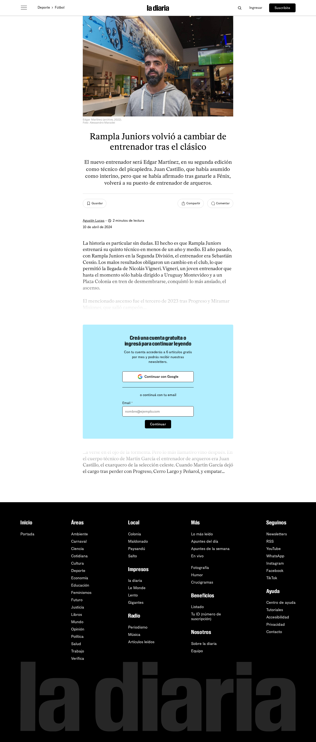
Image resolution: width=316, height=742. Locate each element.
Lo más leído (202, 534)
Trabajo (77, 651)
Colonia (134, 534)
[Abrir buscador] (239, 8)
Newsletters (276, 534)
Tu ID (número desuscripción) (206, 616)
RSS (270, 541)
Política (77, 636)
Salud (76, 643)
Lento (133, 595)
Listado (197, 606)
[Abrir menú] (23, 7)
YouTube (273, 548)
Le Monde (137, 588)
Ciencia (77, 548)
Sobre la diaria (204, 643)
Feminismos (81, 592)
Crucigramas (202, 582)
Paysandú (136, 548)
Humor (197, 575)
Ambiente (79, 534)
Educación (80, 585)
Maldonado (138, 541)
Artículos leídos (141, 642)
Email (127, 403)
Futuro (77, 600)
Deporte (44, 7)
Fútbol (59, 7)
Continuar (158, 424)
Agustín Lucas (93, 220)
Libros (76, 614)
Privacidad (275, 624)
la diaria (135, 580)
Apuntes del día (204, 541)
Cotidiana (79, 556)
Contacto (274, 631)
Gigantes (135, 602)
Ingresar (255, 8)
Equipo (197, 651)
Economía (79, 578)
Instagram (275, 563)
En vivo (197, 556)
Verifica (77, 658)
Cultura (77, 563)
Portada (27, 534)
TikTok (271, 578)
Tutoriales (274, 609)
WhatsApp (275, 556)
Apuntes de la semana (210, 548)
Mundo (77, 622)
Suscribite (282, 8)
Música (134, 634)
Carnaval (79, 541)
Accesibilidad (277, 617)
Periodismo (137, 627)
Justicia (77, 607)
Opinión (77, 629)
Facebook (275, 570)
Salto (132, 556)
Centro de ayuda (281, 602)
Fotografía (200, 567)
